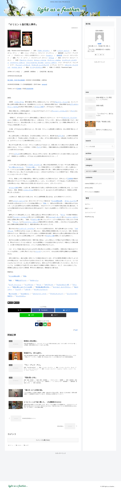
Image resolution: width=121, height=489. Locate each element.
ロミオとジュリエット (40, 289)
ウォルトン (49, 55)
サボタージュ (34, 280)
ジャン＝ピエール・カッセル (34, 62)
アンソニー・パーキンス (23, 65)
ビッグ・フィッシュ (15, 284)
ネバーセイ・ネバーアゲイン (61, 287)
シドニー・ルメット (63, 50)
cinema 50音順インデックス (93, 183)
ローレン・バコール (40, 60)
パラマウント (39, 67)
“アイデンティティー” (56, 293)
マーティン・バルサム (54, 60)
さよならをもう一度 (63, 284)
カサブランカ (49, 284)
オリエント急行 (39, 106)
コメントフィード (90, 212)
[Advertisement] (99, 75)
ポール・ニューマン (71, 201)
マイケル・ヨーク (17, 67)
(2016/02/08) (29, 88)
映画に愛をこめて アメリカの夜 (22, 287)
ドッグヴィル (29, 284)
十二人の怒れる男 (56, 201)
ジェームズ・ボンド (55, 217)
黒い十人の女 (13, 293)
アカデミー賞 (35, 219)
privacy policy (89, 187)
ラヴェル (51, 58)
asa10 (10, 302)
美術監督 (59, 55)
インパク (38, 251)
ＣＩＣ (32, 67)
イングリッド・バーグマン (26, 228)
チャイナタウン (20, 296)
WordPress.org (89, 216)
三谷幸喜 (70, 178)
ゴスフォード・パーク (39, 293)
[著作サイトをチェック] (37, 324)
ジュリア (18, 289)
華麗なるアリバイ (21, 280)
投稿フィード (89, 208)
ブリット (15, 222)
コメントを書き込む (43, 440)
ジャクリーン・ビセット (17, 62)
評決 (44, 203)
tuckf (99, 43)
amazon (44, 84)
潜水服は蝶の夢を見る (42, 287)
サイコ (63, 214)
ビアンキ (72, 104)
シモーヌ (27, 289)
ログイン (87, 204)
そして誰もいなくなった (16, 167)
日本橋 (19, 88)
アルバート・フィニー (26, 60)
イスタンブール (19, 102)
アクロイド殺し (30, 167)
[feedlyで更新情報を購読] (45, 324)
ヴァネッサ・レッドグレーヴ (40, 65)
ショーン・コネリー (51, 62)
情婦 (10, 280)
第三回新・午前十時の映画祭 (16, 80)
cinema (17, 302)
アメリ (73, 111)
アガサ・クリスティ (44, 50)
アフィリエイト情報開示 (92, 192)
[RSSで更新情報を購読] (49, 324)
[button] (54, 315)
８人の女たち (25, 293)
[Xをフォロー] (41, 324)
